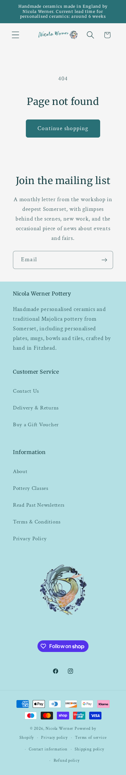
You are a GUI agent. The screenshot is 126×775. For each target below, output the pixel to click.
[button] (15, 35)
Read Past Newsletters (39, 505)
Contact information (48, 749)
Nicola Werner (59, 728)
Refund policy (67, 760)
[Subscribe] (104, 260)
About (20, 471)
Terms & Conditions (37, 521)
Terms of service (90, 737)
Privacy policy (54, 737)
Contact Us (26, 391)
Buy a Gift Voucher (36, 424)
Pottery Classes (30, 488)
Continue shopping (62, 128)
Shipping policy (89, 749)
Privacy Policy (30, 538)
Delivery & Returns (36, 407)
